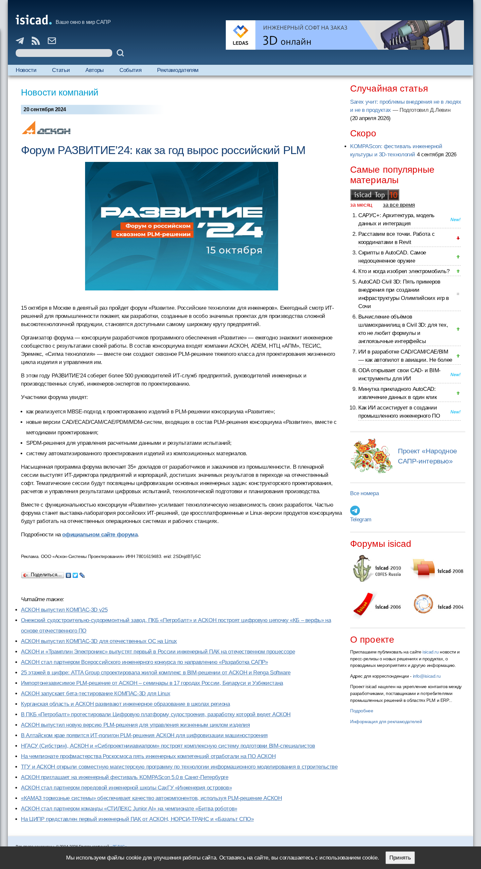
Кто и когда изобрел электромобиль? (403, 271)
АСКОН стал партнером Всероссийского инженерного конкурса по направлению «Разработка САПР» (144, 662)
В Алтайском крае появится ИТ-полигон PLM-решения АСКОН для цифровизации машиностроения (144, 735)
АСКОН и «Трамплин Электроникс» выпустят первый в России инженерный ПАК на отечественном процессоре (158, 652)
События (130, 70)
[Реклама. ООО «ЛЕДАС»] (345, 35)
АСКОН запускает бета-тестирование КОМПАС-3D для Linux (95, 693)
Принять (400, 858)
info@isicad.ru (427, 676)
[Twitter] (75, 573)
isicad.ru (430, 651)
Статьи (61, 70)
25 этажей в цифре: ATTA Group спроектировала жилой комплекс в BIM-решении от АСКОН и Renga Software (156, 672)
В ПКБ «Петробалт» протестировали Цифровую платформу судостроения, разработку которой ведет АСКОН (156, 714)
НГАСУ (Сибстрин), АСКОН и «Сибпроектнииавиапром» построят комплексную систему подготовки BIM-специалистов (168, 746)
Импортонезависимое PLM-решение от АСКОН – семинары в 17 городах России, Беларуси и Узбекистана (152, 683)
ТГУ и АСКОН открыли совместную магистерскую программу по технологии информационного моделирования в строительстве (179, 767)
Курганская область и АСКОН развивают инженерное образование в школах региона (125, 704)
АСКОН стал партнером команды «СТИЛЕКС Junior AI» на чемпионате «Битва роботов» (129, 809)
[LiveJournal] (82, 573)
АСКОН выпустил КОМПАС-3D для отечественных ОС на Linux (99, 641)
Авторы (94, 70)
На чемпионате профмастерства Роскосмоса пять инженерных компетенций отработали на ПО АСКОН (148, 756)
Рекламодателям (178, 70)
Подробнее (361, 710)
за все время (399, 205)
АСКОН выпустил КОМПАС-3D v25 (64, 610)
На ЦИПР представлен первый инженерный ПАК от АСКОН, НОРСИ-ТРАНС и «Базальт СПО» (137, 819)
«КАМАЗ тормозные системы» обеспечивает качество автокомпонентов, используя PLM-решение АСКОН (151, 798)
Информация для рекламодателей (386, 721)
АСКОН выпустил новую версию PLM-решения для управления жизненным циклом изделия (135, 725)
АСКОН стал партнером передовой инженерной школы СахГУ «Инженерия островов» (126, 788)
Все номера (364, 493)
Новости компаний (59, 92)
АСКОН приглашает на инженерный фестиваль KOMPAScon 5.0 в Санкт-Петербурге (124, 777)
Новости (26, 70)
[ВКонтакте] (68, 573)
